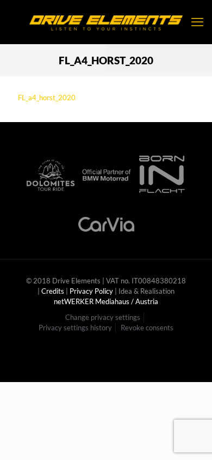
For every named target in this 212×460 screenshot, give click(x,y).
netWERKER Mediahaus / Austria (106, 301)
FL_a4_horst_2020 (47, 97)
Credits (52, 291)
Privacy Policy (91, 291)
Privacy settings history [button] (75, 327)
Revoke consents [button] (147, 327)
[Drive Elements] (106, 21)
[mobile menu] (197, 22)
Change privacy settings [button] (102, 317)
